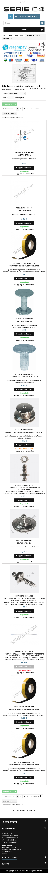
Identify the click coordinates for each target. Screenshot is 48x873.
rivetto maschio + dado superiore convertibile (24, 488)
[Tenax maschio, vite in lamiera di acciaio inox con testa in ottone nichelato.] (24, 579)
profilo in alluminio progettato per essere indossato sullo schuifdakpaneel (24, 655)
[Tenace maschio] (24, 523)
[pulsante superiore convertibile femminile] (24, 412)
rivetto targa (24, 155)
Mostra (5, 98)
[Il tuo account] (10, 16)
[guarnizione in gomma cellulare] (24, 246)
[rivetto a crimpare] (24, 301)
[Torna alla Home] (4, 35)
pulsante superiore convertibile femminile (24, 432)
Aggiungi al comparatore (25, 174)
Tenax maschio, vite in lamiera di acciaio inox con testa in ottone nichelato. (24, 599)
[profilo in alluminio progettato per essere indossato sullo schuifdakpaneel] (24, 634)
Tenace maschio (24, 543)
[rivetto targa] (24, 135)
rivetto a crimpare (24, 321)
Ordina (5, 93)
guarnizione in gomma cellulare (24, 266)
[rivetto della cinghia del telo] (24, 357)
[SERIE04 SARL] (24, 9)
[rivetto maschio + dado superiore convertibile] (24, 468)
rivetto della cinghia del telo (24, 377)
